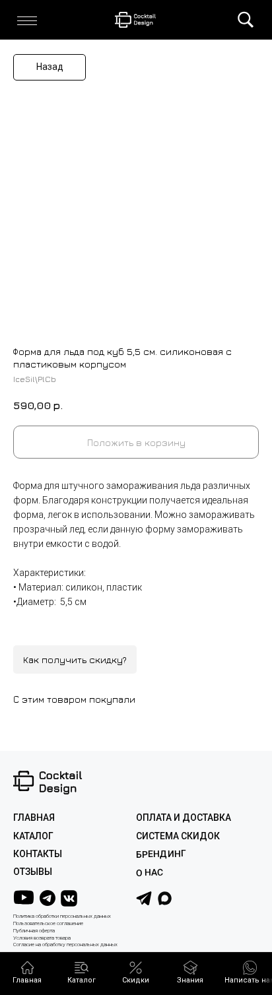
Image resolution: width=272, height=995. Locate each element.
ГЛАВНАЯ (34, 817)
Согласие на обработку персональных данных (65, 944)
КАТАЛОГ (33, 836)
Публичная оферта (34, 931)
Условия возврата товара (42, 938)
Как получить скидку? (75, 659)
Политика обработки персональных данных (62, 916)
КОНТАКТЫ (37, 854)
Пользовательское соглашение (48, 923)
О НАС (149, 872)
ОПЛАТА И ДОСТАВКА (183, 817)
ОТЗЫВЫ (32, 871)
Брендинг (161, 854)
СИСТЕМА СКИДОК (178, 836)
